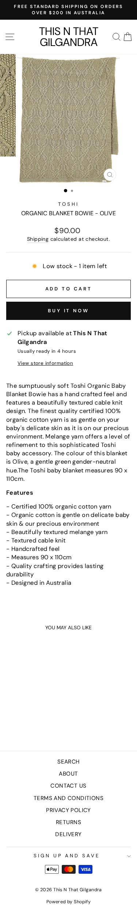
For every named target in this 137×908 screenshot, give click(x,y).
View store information (45, 363)
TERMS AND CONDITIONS (68, 798)
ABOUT (68, 773)
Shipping (38, 239)
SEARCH (68, 761)
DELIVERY (68, 834)
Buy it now (68, 311)
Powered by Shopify (68, 902)
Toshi (68, 204)
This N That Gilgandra (68, 37)
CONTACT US (68, 785)
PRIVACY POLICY (68, 810)
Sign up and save (67, 856)
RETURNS (68, 822)
